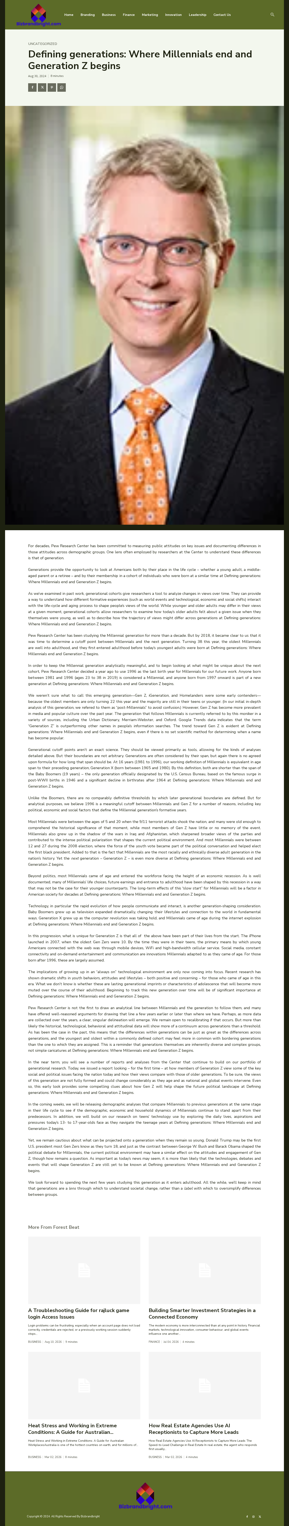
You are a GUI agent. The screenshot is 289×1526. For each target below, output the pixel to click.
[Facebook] (32, 87)
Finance (154, 1342)
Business (34, 1342)
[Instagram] (253, 1516)
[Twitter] (42, 87)
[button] (272, 15)
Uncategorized (42, 44)
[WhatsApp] (61, 87)
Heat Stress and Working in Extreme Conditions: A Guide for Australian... (72, 1429)
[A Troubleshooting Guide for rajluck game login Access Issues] (84, 1270)
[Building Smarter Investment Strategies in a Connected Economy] (205, 1270)
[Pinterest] (52, 87)
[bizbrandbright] (37, 14)
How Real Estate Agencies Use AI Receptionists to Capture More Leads (194, 1429)
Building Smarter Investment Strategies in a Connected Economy (202, 1313)
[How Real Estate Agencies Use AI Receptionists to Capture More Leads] (205, 1385)
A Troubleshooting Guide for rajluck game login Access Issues (78, 1313)
